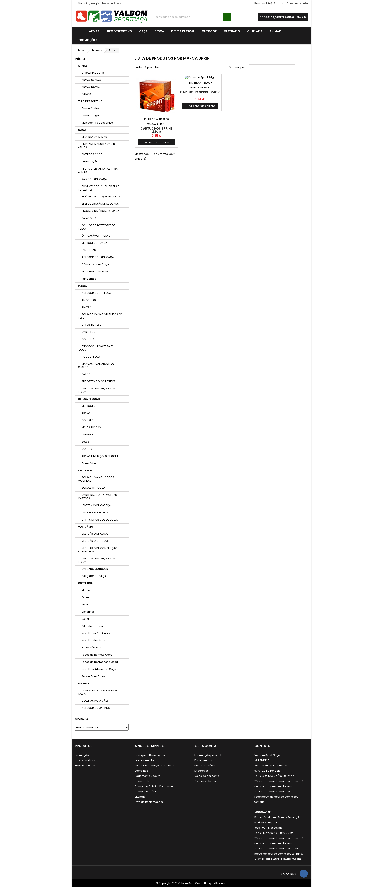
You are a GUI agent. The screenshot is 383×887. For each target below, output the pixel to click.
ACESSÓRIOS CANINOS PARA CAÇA (98, 692)
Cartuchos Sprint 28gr (156, 130)
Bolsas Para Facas (93, 676)
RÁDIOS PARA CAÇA (94, 179)
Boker (85, 619)
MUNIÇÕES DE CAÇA (94, 243)
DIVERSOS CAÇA (92, 154)
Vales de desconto (206, 776)
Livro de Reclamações (149, 802)
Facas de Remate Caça (97, 655)
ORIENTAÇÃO (90, 161)
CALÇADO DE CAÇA (94, 576)
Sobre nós (141, 771)
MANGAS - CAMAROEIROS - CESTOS (97, 365)
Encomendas (203, 760)
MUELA (86, 590)
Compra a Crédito (146, 791)
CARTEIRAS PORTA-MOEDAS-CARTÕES (98, 496)
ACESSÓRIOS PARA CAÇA (98, 257)
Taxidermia (89, 279)
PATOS (86, 374)
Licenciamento (144, 760)
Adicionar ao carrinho (156, 142)
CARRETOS (88, 332)
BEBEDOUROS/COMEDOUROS (100, 204)
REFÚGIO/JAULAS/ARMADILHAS (101, 196)
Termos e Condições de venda (155, 765)
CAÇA (143, 31)
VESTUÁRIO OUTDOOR (96, 541)
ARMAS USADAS (92, 80)
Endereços (201, 771)
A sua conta (205, 746)
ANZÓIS (86, 307)
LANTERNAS (89, 250)
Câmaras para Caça (95, 264)
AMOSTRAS (89, 300)
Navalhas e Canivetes (96, 633)
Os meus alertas (205, 781)
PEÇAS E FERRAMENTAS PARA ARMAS (98, 170)
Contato (262, 746)
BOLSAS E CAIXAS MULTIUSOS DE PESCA (100, 316)
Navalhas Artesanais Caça (99, 669)
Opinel (86, 597)
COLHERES (88, 339)
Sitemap (140, 797)
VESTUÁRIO (232, 31)
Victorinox (88, 612)
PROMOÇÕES (87, 40)
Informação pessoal (207, 755)
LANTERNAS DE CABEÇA (96, 505)
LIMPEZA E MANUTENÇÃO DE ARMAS (97, 145)
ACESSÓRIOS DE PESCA (96, 293)
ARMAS (94, 31)
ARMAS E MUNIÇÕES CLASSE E (100, 456)
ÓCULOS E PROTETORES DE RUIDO (96, 227)
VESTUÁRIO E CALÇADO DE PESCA (96, 390)
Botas (85, 442)
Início (80, 59)
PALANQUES (89, 218)
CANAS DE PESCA (92, 325)
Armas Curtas (90, 108)
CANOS (86, 94)
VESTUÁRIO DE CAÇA (95, 534)
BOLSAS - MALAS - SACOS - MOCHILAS (97, 479)
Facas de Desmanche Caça (100, 662)
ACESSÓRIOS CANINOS (96, 708)
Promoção (82, 755)
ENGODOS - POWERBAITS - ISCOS (96, 348)
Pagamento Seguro (147, 776)
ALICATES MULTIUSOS (95, 512)
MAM (85, 604)
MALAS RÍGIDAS (91, 427)
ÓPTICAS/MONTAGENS (96, 236)
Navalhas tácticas (93, 640)
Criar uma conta (297, 3)
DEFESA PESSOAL (183, 31)
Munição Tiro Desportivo (97, 123)
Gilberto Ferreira (92, 626)
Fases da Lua (143, 781)
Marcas (82, 718)
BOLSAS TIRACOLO (93, 488)
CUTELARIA (255, 31)
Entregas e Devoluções (150, 755)
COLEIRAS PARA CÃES (95, 701)
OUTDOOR (209, 31)
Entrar (277, 3)
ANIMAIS (276, 31)
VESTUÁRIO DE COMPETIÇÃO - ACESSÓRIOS (98, 549)
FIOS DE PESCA (91, 357)
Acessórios (89, 463)
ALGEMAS (87, 434)
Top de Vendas (85, 765)
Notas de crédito (205, 765)
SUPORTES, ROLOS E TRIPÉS (98, 381)
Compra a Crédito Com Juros (154, 786)
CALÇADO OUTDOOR (95, 569)
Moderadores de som (96, 271)
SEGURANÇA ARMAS (94, 137)
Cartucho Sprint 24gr (200, 92)
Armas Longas (91, 115)
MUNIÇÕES (88, 406)
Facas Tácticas (91, 647)
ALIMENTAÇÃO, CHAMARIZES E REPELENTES (98, 188)
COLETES (87, 449)
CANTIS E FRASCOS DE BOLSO (100, 520)
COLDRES (87, 420)
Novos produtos (85, 760)
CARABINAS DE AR (93, 73)
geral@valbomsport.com (105, 3)
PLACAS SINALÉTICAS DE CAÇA (100, 211)
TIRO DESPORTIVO (119, 31)
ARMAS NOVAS (91, 87)
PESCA (159, 31)
